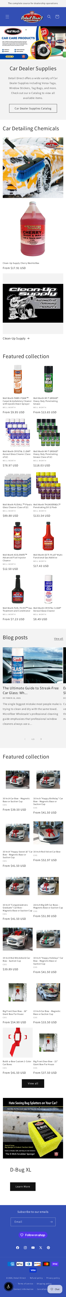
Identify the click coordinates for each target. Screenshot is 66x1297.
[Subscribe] (51, 1222)
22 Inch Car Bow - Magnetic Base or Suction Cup (46, 1012)
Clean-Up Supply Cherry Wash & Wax (21, 263)
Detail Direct (20, 1278)
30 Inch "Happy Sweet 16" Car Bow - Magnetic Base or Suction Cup (18, 854)
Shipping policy (44, 1283)
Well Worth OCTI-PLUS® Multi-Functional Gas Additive (48, 556)
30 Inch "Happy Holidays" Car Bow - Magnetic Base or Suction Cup (48, 960)
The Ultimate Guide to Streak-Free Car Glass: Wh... (31, 690)
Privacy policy (53, 1278)
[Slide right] (41, 739)
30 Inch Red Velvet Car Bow (47, 851)
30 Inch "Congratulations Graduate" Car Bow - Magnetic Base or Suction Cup (17, 907)
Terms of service (25, 1283)
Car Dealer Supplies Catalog (33, 108)
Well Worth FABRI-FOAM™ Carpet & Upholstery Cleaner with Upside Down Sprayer (17, 401)
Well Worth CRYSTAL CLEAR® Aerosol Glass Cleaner (47, 609)
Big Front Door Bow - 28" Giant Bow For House (15, 1012)
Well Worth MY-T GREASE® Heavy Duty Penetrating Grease (45, 401)
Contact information (24, 1289)
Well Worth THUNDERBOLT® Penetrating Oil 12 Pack (47, 506)
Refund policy (36, 1278)
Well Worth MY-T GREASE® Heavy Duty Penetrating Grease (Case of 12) (45, 454)
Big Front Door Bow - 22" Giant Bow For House (45, 1063)
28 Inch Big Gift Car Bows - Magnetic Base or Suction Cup (48, 906)
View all (58, 638)
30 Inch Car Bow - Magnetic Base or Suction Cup (16, 800)
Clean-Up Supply (14, 338)
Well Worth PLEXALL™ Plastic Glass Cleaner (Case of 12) (17, 506)
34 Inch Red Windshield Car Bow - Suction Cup (16, 959)
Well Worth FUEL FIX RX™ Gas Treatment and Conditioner (17, 609)
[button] (7, 17)
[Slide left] (25, 739)
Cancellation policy (46, 1289)
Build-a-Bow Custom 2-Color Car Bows (17, 1063)
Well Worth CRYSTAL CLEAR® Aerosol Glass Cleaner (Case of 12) (17, 454)
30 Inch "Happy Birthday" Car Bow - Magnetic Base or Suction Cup (48, 801)
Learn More (23, 1186)
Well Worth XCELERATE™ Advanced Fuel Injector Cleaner (15, 557)
